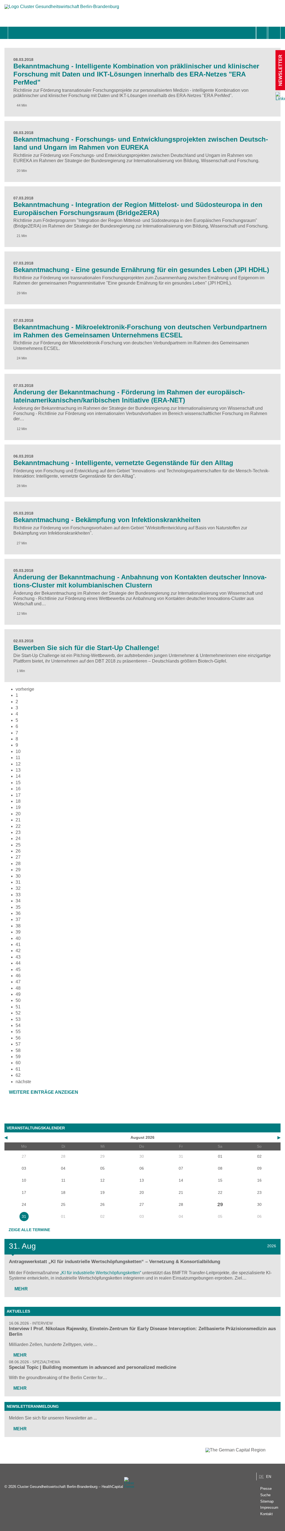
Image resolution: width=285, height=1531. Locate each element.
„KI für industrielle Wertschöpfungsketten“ (100, 1272)
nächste (23, 1081)
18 (18, 801)
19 (18, 807)
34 (18, 900)
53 (18, 1019)
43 (18, 957)
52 (18, 1013)
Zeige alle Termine (29, 1230)
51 (18, 1006)
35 (18, 907)
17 (18, 795)
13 (18, 770)
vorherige (25, 689)
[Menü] (14, 33)
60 (18, 1062)
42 (18, 950)
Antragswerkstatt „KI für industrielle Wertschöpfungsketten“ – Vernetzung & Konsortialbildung (114, 1261)
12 (18, 764)
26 (18, 851)
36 (18, 913)
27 (18, 857)
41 (18, 944)
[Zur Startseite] (61, 9)
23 (18, 832)
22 (18, 826)
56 (18, 1038)
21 (18, 820)
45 (18, 969)
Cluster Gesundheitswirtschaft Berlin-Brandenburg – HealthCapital (70, 1487)
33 (18, 894)
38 (18, 925)
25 (18, 845)
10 (18, 751)
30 (18, 876)
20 (18, 813)
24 (18, 838)
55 (18, 1031)
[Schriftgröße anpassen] (274, 33)
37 (18, 919)
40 (18, 938)
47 (18, 981)
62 (18, 1075)
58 (18, 1050)
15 (18, 782)
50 (18, 1000)
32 (18, 888)
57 (18, 1044)
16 (18, 788)
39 (18, 932)
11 (18, 757)
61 (18, 1069)
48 (18, 988)
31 (18, 882)
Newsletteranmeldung (33, 1406)
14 (18, 776)
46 (18, 975)
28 (18, 863)
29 (18, 869)
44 (18, 963)
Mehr (20, 1288)
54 (18, 1025)
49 (18, 994)
